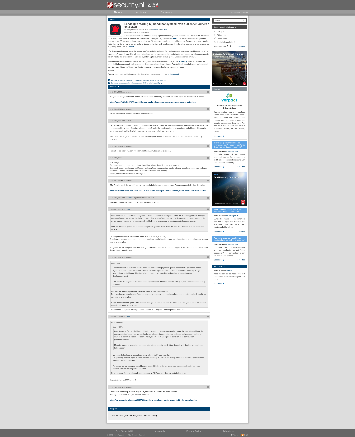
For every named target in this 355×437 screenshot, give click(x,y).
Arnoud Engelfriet (232, 151)
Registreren (243, 12)
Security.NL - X (219, 267)
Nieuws (112, 19)
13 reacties (241, 46)
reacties (164, 30)
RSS (246, 435)
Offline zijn (221, 35)
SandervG (129, 198)
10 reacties (241, 167)
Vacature (217, 89)
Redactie (155, 30)
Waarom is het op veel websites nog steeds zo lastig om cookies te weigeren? (229, 239)
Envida (174, 38)
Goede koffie (222, 39)
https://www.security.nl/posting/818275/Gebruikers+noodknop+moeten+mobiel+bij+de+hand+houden (153, 400)
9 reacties (241, 231)
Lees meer (218, 136)
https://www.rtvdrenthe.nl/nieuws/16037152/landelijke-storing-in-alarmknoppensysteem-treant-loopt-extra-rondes (158, 191)
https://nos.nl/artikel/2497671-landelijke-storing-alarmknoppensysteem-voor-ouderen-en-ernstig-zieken (153, 102)
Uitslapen (220, 32)
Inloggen (234, 12)
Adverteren (228, 431)
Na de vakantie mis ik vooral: (225, 27)
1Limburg (183, 61)
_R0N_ (128, 209)
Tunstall (131, 47)
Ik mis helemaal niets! (226, 42)
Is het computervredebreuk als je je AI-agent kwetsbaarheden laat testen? (228, 211)
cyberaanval (173, 74)
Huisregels (159, 431)
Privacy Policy (193, 431)
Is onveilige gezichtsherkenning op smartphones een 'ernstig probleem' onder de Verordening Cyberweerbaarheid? (229, 145)
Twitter (236, 435)
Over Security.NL (124, 431)
